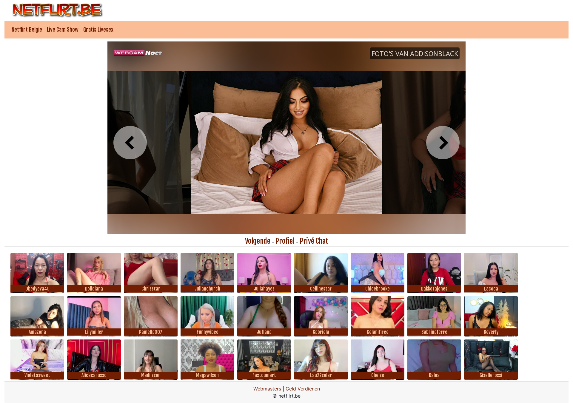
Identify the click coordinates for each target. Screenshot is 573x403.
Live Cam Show (62, 29)
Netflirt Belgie (27, 29)
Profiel (285, 241)
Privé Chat (314, 241)
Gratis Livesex (98, 29)
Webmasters (267, 389)
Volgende (257, 241)
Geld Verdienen (303, 389)
